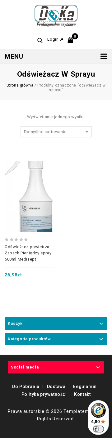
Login (53, 39)
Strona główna (20, 85)
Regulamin (84, 386)
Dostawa (56, 386)
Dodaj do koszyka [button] (29, 178)
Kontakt (82, 394)
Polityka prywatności (44, 394)
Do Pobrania (26, 386)
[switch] (98, 429)
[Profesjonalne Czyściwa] (56, 15)
